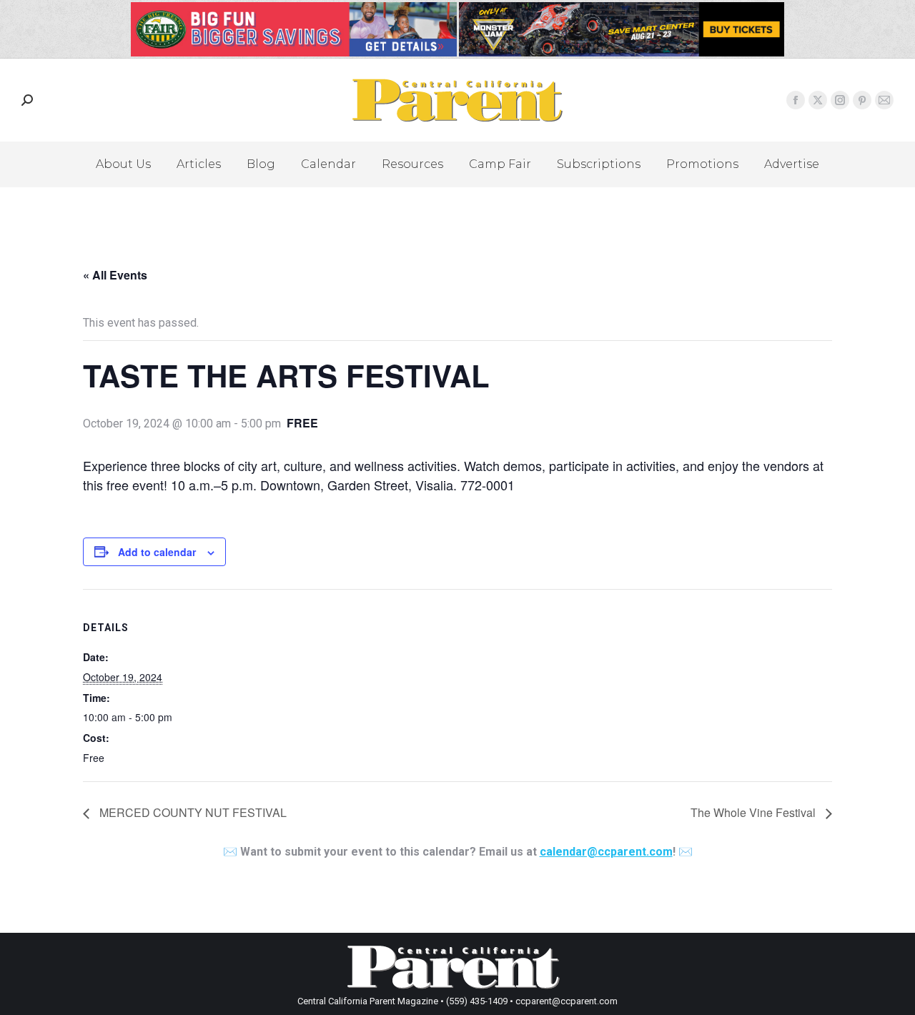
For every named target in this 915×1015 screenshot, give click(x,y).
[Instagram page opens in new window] (840, 100)
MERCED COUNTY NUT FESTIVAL (192, 812)
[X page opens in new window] (817, 100)
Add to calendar (157, 552)
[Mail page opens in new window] (884, 100)
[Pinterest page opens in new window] (862, 100)
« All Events (115, 275)
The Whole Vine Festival (754, 812)
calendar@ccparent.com (606, 851)
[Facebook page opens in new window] (795, 100)
